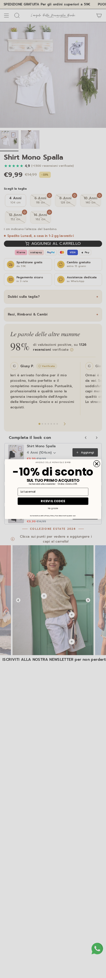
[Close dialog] (96, 464)
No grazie (53, 508)
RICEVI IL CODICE (53, 501)
